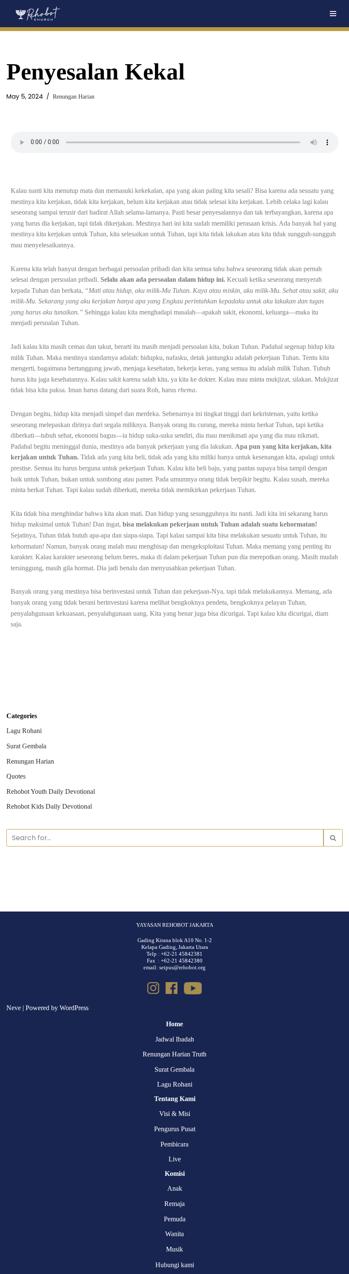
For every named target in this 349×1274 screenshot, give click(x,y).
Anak (174, 1188)
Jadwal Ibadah (174, 1039)
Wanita (174, 1233)
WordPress (74, 1007)
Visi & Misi (174, 1113)
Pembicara (174, 1144)
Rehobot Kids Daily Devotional (49, 806)
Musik (174, 1249)
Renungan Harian (73, 96)
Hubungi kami (174, 1264)
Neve (13, 1007)
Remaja (174, 1203)
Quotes (16, 776)
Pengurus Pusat (174, 1128)
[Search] (333, 838)
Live (175, 1159)
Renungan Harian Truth (174, 1054)
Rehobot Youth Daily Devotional (50, 791)
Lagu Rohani (24, 730)
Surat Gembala (26, 746)
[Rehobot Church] (37, 13)
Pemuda (175, 1219)
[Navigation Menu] (333, 13)
